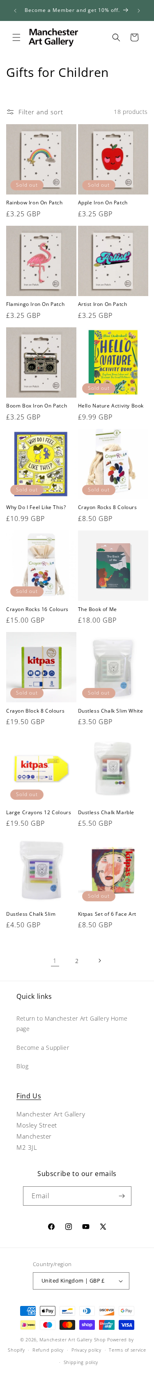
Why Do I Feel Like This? (36, 507)
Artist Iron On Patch (102, 304)
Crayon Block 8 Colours (35, 711)
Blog (22, 1066)
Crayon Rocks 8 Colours (107, 507)
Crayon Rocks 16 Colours (37, 609)
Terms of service (127, 1350)
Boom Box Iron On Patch (36, 406)
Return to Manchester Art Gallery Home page (71, 1023)
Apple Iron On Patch (103, 202)
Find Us (28, 1095)
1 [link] (55, 960)
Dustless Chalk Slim (30, 914)
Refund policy (48, 1350)
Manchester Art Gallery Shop (72, 1339)
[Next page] (99, 961)
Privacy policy (86, 1350)
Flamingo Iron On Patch (35, 304)
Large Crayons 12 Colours (38, 812)
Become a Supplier (42, 1047)
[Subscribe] (122, 1196)
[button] (16, 37)
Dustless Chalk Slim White (110, 711)
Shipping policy (81, 1362)
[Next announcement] (139, 11)
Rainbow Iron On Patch (34, 202)
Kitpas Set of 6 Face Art (107, 914)
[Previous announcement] (15, 11)
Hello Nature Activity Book (111, 406)
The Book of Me (97, 609)
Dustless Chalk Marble (106, 812)
